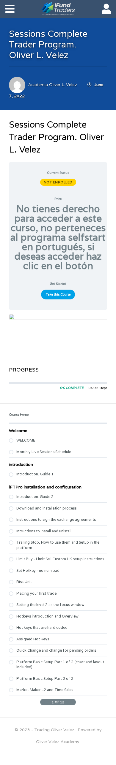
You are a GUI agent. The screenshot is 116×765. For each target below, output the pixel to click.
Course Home (19, 414)
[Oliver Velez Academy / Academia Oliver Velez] (58, 8)
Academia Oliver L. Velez (52, 84)
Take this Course (58, 294)
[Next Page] (73, 702)
